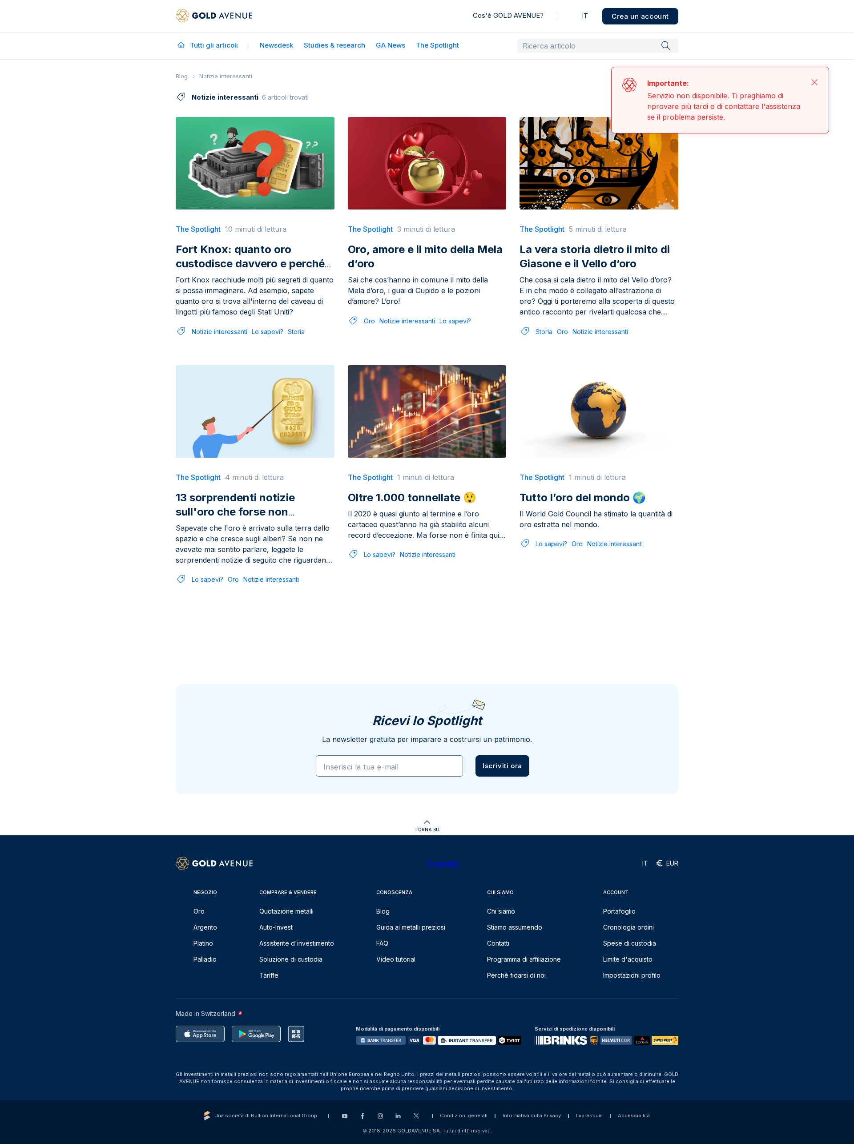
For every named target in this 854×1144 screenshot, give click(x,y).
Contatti (498, 943)
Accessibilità (634, 1115)
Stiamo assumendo (514, 927)
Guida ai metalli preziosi (410, 927)
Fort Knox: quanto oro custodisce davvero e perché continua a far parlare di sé (250, 263)
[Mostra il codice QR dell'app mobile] (296, 1034)
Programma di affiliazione (524, 959)
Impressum (589, 1115)
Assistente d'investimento (296, 943)
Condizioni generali (463, 1115)
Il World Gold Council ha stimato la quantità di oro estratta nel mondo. (596, 519)
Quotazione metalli (286, 911)
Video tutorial (395, 959)
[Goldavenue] (214, 16)
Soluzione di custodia (290, 959)
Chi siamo (501, 911)
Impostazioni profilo (632, 975)
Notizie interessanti (219, 331)
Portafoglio (619, 911)
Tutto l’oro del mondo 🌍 (583, 497)
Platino (203, 943)
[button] (502, 766)
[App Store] (200, 1034)
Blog (182, 76)
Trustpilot (443, 863)
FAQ (382, 943)
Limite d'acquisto (628, 959)
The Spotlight (437, 45)
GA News (390, 45)
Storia (296, 331)
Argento (205, 927)
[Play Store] (256, 1034)
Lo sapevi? (267, 331)
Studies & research (334, 45)
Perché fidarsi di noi (516, 975)
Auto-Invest (276, 927)
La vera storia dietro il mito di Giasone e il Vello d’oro (595, 256)
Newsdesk (276, 45)
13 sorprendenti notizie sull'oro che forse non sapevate (235, 511)
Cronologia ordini (628, 927)
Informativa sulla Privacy (532, 1115)
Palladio (205, 959)
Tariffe (268, 975)
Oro (369, 321)
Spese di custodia (629, 943)
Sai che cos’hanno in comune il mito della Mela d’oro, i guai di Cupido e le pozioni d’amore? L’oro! (418, 290)
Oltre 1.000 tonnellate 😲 (412, 497)
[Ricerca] (665, 45)
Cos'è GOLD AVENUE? (508, 15)
